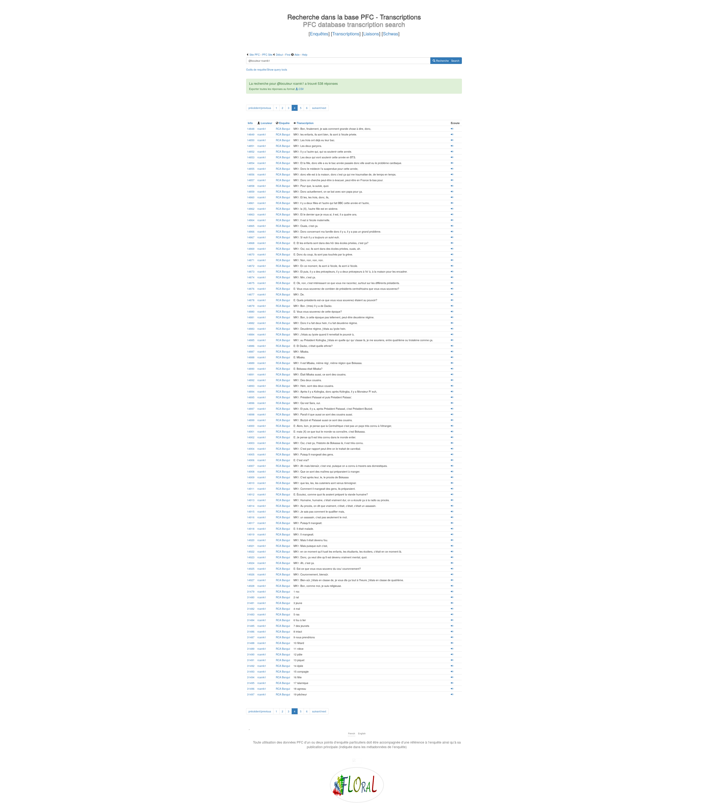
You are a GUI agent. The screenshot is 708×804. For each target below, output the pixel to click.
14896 (250, 403)
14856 (250, 174)
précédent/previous (260, 108)
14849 (250, 134)
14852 (250, 151)
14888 (250, 357)
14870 (250, 254)
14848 (250, 128)
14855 (250, 168)
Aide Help (300, 54)
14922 (250, 551)
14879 (250, 306)
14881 (250, 317)
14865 (250, 226)
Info (250, 123)
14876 (250, 288)
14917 (250, 523)
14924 (250, 563)
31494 (250, 677)
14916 (250, 517)
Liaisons (371, 33)
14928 (250, 586)
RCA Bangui (283, 128)
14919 (250, 534)
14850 (250, 140)
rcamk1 (261, 128)
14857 (250, 180)
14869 (250, 248)
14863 (250, 214)
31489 (250, 648)
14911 (250, 488)
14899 (250, 420)
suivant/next (319, 108)
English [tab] (362, 733)
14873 (250, 271)
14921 (250, 546)
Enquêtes (319, 33)
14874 (250, 277)
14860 (250, 197)
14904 (250, 448)
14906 (250, 460)
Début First (283, 54)
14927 (250, 580)
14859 (250, 191)
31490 (250, 654)
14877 (250, 294)
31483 (250, 614)
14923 (250, 557)
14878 (250, 300)
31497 (250, 694)
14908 (250, 471)
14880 (250, 311)
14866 (250, 231)
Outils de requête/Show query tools (266, 69)
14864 (250, 220)
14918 (250, 528)
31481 (250, 603)
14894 (250, 391)
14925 (250, 568)
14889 (250, 363)
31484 (250, 620)
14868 (250, 243)
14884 (250, 334)
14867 (250, 237)
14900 (250, 426)
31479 (250, 591)
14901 (250, 431)
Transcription (305, 123)
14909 (250, 477)
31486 (250, 631)
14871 (250, 260)
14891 (250, 374)
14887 (250, 351)
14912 (250, 494)
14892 (250, 380)
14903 (250, 443)
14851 (250, 146)
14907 (250, 466)
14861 (250, 203)
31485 (250, 626)
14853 (250, 157)
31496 (250, 688)
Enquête (284, 123)
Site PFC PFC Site (261, 54)
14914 (250, 506)
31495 (250, 683)
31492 (250, 666)
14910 (250, 483)
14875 (250, 283)
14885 (250, 340)
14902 (250, 437)
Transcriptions (345, 33)
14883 (250, 328)
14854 (250, 163)
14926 (250, 574)
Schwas (390, 33)
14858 (250, 186)
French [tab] (351, 733)
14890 (250, 368)
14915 (250, 511)
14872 (250, 266)
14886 (250, 346)
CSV (301, 89)
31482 (250, 608)
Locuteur (266, 123)
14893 (250, 386)
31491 (250, 660)
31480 (250, 597)
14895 (250, 397)
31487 (250, 637)
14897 (250, 408)
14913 (250, 500)
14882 (250, 323)
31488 (250, 643)
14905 (250, 454)
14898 (250, 414)
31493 (250, 671)
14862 (250, 208)
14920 (250, 540)
